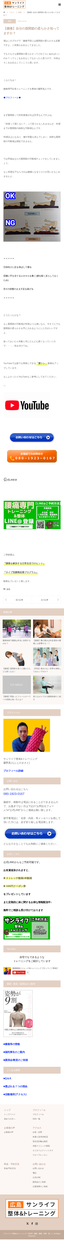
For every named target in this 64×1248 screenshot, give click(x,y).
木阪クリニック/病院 (41, 1146)
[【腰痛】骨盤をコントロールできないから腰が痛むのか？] (46, 600)
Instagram (36, 1223)
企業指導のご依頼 (40, 1186)
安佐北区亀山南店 (40, 1141)
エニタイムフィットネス (43, 1150)
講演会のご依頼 (39, 1182)
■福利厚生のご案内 (14, 1052)
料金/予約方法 (10, 1168)
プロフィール (38, 1114)
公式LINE (37, 1177)
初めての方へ (9, 1119)
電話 (34, 1173)
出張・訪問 (37, 1132)
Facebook (32, 1223)
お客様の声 (8, 1132)
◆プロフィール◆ (12, 97)
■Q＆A (7, 1078)
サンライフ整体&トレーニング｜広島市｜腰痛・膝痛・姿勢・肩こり (29, 1233)
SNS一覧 (36, 1119)
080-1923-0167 (13, 793)
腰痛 (9, 21)
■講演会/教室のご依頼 (15, 1060)
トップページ (9, 1114)
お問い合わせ (38, 1168)
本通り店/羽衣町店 (40, 1137)
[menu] (59, 4)
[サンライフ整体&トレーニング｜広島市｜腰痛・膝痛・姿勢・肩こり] (14, 4)
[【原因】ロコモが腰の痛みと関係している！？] (18, 600)
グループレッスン (40, 1155)
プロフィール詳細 (13, 770)
